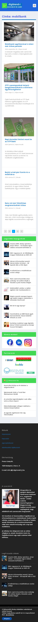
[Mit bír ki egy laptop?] (6, 307)
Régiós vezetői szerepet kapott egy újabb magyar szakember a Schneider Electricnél (21, 298)
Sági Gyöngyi (10, 506)
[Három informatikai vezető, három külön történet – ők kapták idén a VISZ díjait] (6, 262)
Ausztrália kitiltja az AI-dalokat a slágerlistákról (16, 386)
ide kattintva (10, 615)
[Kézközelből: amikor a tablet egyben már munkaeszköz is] (6, 289)
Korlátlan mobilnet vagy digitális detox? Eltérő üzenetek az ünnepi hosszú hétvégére (22, 325)
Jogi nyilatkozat (7, 443)
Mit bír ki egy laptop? (17, 306)
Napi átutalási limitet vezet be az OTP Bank (18, 140)
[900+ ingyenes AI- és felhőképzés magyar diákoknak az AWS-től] (6, 254)
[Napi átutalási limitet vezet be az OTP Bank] (19, 126)
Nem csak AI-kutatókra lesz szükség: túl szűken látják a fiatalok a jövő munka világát (20, 280)
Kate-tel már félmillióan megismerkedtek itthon (15, 204)
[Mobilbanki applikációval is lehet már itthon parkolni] (19, 31)
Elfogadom (7, 618)
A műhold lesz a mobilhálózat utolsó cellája (20, 271)
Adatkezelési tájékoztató (11, 447)
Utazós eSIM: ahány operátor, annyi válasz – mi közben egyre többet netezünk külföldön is (21, 245)
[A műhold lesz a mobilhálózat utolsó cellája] (6, 271)
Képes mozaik (23, 49)
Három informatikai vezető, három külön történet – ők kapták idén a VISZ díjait (20, 263)
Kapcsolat (5, 439)
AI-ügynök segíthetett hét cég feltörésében (14, 414)
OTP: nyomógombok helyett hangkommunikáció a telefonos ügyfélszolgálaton (19, 87)
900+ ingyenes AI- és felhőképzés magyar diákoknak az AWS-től (21, 254)
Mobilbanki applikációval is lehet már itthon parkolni (19, 45)
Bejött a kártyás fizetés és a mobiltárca (17, 173)
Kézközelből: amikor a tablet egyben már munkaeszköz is (20, 289)
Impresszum (6, 434)
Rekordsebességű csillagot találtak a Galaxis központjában (17, 407)
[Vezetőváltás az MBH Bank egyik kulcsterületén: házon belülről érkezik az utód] (6, 315)
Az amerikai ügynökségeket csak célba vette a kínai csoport (17, 400)
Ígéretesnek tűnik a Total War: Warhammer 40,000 (15, 393)
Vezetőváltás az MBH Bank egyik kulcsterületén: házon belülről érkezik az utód (21, 316)
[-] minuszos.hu (12, 380)
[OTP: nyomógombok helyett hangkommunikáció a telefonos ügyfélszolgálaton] (19, 72)
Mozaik (18, 177)
